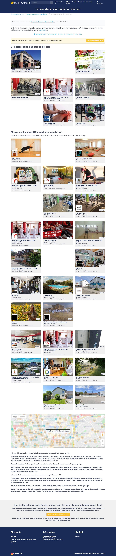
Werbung (13, 541)
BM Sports (15, 295)
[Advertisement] (58, 63)
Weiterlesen (44, 30)
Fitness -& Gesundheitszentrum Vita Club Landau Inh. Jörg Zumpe (88, 70)
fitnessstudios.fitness (17, 14)
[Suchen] (51, 2)
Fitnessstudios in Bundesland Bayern (37, 14)
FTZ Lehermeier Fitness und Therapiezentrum (26, 70)
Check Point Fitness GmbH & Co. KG (86, 349)
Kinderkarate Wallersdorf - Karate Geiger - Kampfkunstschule (24, 186)
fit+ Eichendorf (81, 213)
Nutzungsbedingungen (49, 536)
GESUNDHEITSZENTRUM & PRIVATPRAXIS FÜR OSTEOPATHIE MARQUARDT (25, 377)
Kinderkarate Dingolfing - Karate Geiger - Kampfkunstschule (24, 241)
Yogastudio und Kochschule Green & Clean (24, 268)
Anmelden (100, 4)
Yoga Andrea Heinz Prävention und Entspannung (86, 186)
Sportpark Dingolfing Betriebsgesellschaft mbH (89, 241)
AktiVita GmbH (48, 185)
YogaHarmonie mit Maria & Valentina (55, 405)
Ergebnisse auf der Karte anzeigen (46, 34)
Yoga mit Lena (16, 158)
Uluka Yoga (15, 322)
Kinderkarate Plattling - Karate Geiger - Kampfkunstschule (56, 350)
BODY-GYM (79, 268)
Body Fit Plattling (17, 349)
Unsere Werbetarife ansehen (95, 41)
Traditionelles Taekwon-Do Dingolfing (55, 322)
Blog (12, 543)
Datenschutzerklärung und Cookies (53, 539)
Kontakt (77, 536)
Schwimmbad (48, 295)
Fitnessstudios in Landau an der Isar (43, 22)
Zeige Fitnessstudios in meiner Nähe (71, 34)
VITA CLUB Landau (49, 123)
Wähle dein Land (17, 553)
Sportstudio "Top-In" (50, 213)
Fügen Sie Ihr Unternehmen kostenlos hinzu (79, 3)
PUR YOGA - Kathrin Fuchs (84, 158)
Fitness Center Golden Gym (20, 97)
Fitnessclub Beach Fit (82, 97)
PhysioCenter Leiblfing (83, 295)
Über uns (13, 536)
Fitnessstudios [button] (59, 2)
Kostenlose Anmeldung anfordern (58, 514)
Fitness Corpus (80, 123)
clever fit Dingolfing (50, 240)
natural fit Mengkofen (51, 377)
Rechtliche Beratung (49, 538)
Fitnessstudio (80, 405)
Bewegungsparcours (82, 377)
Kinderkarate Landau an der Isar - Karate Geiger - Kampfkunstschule (56, 97)
